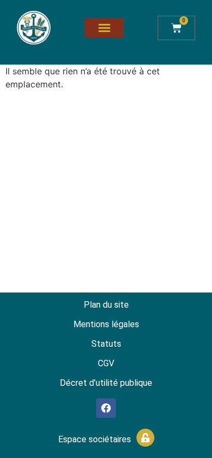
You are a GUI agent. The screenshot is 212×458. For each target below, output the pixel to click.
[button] (104, 27)
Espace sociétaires (94, 439)
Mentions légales (106, 324)
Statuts (106, 344)
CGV (106, 363)
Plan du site (106, 305)
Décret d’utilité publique (106, 383)
